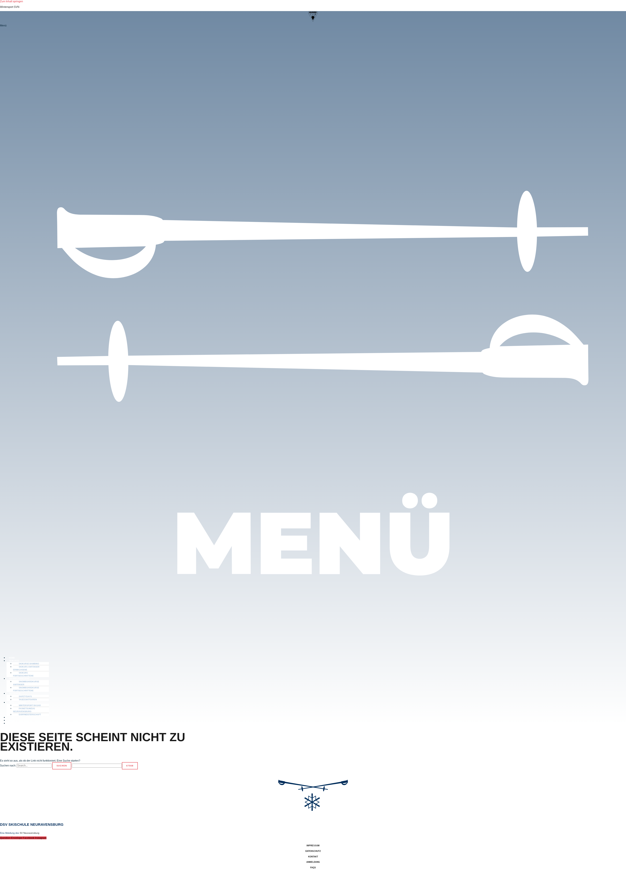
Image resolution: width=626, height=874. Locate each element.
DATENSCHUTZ (313, 851)
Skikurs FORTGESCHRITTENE (23, 674)
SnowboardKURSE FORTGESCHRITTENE (26, 689)
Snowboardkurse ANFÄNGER (26, 683)
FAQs (313, 867)
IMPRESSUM (313, 845)
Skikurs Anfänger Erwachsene (26, 668)
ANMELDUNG (313, 862)
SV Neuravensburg (29, 833)
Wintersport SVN (9, 7)
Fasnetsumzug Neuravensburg (24, 710)
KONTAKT (13, 723)
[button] (313, 339)
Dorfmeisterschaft (30, 714)
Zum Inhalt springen (11, 1)
